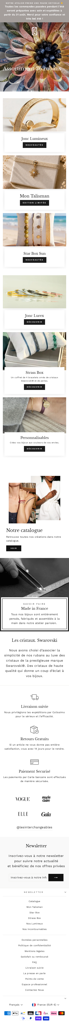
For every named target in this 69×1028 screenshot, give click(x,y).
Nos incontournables (34, 929)
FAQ (34, 962)
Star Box (34, 912)
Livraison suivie (34, 967)
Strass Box (34, 918)
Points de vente (34, 978)
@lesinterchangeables (34, 827)
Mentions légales (34, 951)
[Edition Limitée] (34, 183)
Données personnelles (34, 939)
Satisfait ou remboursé (34, 956)
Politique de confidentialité (34, 945)
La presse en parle (34, 973)
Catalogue (34, 901)
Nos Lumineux (34, 923)
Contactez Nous (34, 990)
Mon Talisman (34, 907)
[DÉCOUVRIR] (34, 303)
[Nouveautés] (34, 126)
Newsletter (33, 892)
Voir (14, 548)
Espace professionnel (34, 984)
